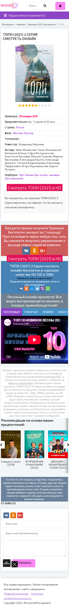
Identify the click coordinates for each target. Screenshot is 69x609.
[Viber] (42, 288)
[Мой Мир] (32, 288)
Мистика (18, 133)
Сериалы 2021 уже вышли (41, 24)
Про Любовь (26, 175)
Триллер (28, 133)
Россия (20, 127)
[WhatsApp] (48, 288)
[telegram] (37, 288)
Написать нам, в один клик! (34, 278)
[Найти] (45, 6)
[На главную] (9, 5)
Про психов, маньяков (47, 175)
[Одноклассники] (26, 288)
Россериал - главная (13, 24)
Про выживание (14, 178)
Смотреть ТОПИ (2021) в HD (34, 187)
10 (49, 105)
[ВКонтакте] (21, 288)
